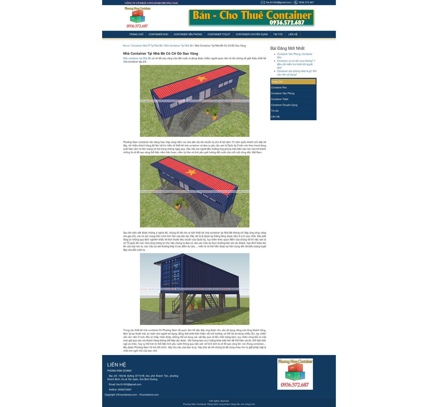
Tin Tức (278, 34)
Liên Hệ (293, 34)
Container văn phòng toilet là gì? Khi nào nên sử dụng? (297, 72)
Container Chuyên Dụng (252, 34)
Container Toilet (219, 34)
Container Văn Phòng (188, 34)
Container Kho (158, 34)
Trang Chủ (136, 34)
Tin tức (275, 110)
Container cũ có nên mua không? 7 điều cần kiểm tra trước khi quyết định (296, 64)
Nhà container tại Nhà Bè (137, 58)
